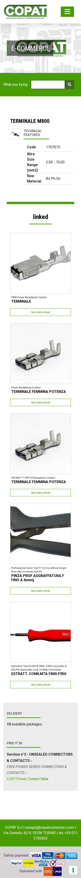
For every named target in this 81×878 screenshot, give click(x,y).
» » (40, 766)
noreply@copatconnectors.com (49, 827)
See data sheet (40, 312)
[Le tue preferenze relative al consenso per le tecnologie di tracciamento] (73, 870)
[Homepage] (25, 11)
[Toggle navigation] (67, 12)
